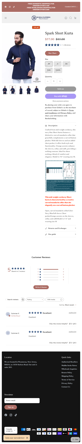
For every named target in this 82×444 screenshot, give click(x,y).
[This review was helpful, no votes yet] (70, 324)
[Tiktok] (14, 7)
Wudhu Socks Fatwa (69, 365)
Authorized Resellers (70, 362)
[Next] (57, 6)
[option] (21, 54)
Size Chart (52, 53)
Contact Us (66, 387)
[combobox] (35, 299)
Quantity (48, 77)
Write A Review (41, 287)
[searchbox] (13, 299)
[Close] (27, 438)
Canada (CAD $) (70, 6)
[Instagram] (10, 7)
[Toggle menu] (6, 18)
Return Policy (67, 373)
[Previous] (24, 6)
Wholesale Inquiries (69, 369)
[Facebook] (6, 7)
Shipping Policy (67, 376)
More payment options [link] (61, 101)
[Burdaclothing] (41, 18)
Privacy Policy (67, 383)
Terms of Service (68, 380)
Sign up (11, 407)
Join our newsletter (15, 437)
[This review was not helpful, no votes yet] (74, 324)
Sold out (60, 89)
